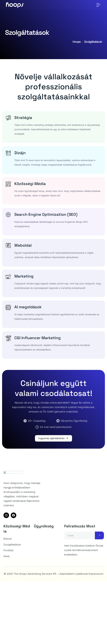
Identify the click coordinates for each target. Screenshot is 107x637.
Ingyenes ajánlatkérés (51, 438)
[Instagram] (6, 515)
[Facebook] (13, 515)
